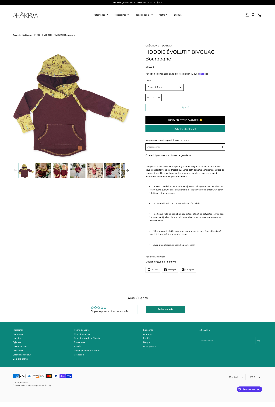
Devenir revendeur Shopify (87, 338)
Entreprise (148, 329)
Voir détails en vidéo (155, 256)
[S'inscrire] (221, 147)
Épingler (189, 269)
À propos (147, 334)
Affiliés (77, 346)
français (233, 377)
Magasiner (18, 329)
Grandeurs (79, 354)
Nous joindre (149, 346)
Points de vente (81, 329)
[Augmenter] (159, 97)
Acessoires (18, 350)
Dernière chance (20, 358)
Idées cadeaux (142, 14)
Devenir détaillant (82, 334)
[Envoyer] (258, 340)
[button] (253, 15)
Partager (172, 269)
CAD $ (252, 377)
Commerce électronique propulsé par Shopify (32, 385)
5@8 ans (26, 35)
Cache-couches (20, 346)
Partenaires (79, 342)
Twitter (154, 269)
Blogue (178, 14)
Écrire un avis (165, 309)
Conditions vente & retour (87, 350)
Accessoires (120, 14)
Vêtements (99, 14)
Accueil (16, 35)
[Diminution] (147, 97)
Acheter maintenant (185, 129)
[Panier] (259, 14)
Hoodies (17, 338)
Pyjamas (17, 342)
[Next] (127, 170)
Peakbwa (24, 382)
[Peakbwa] (25, 15)
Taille (148, 80)
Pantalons (18, 334)
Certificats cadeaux (22, 354)
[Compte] (247, 14)
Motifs (162, 14)
